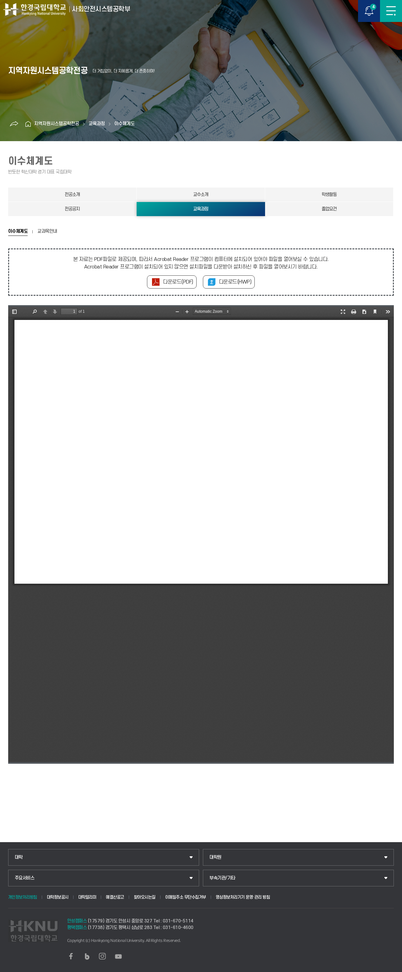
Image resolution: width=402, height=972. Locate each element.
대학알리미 (87, 897)
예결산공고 (115, 897)
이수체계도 (124, 123)
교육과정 (97, 123)
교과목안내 (47, 231)
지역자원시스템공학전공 (56, 123)
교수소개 (200, 194)
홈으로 (28, 124)
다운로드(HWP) (235, 282)
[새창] (71, 956)
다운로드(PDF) (178, 282)
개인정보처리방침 (22, 897)
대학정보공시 (57, 897)
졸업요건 (329, 209)
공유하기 (14, 124)
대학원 (215, 857)
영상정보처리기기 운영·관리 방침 (243, 897)
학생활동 (329, 194)
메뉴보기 (391, 11)
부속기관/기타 (222, 878)
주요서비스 (25, 878)
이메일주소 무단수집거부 (185, 897)
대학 (19, 857)
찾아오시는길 (144, 897)
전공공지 (72, 209)
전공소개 (72, 194)
